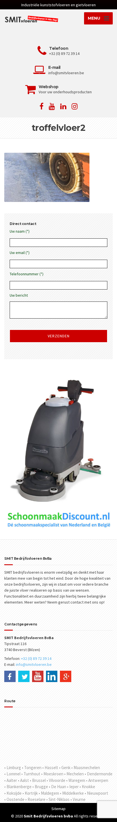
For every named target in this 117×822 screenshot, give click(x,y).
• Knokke (87, 786)
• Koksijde (13, 793)
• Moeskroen (52, 773)
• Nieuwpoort (96, 793)
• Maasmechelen (85, 767)
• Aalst (23, 780)
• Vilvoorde (56, 780)
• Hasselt (50, 767)
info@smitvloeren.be (34, 664)
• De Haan (57, 786)
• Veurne (77, 799)
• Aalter (10, 780)
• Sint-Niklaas (58, 799)
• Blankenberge (18, 786)
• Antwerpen (97, 780)
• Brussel (38, 780)
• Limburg (12, 767)
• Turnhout (30, 773)
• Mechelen (74, 773)
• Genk (64, 767)
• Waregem (75, 780)
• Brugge (40, 786)
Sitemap (58, 808)
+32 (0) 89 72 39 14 (36, 658)
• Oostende (14, 799)
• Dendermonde (98, 773)
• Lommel (12, 773)
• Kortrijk (30, 793)
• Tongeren (31, 767)
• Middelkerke (72, 793)
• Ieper (73, 786)
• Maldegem (49, 793)
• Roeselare (35, 799)
